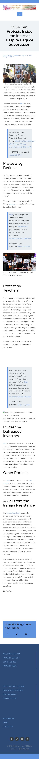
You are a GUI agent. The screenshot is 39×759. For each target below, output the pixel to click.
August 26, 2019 (15, 155)
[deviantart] (27, 739)
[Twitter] (17, 634)
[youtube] (22, 739)
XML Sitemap (24, 749)
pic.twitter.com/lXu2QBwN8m (20, 239)
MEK (22, 104)
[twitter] (17, 739)
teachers (12, 204)
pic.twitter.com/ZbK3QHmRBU (20, 147)
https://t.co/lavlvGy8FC (23, 141)
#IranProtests (14, 144)
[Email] (26, 634)
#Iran (33, 141)
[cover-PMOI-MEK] (19, 6)
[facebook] (12, 739)
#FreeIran (23, 144)
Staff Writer (8, 55)
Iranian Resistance (13, 513)
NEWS (12, 57)
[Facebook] (7, 634)
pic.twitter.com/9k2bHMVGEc (20, 397)
